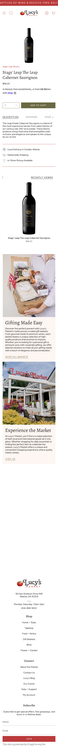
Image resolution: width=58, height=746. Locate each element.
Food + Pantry (29, 633)
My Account (29, 695)
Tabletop (29, 628)
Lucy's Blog (29, 678)
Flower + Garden (29, 650)
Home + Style (29, 622)
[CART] (53, 13)
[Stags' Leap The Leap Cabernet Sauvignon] (29, 208)
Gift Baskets (29, 639)
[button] (11, 13)
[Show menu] (4, 13)
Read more (9, 137)
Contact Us (29, 672)
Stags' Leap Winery (11, 67)
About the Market (29, 667)
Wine (29, 644)
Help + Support (29, 689)
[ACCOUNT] (47, 13)
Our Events (29, 683)
